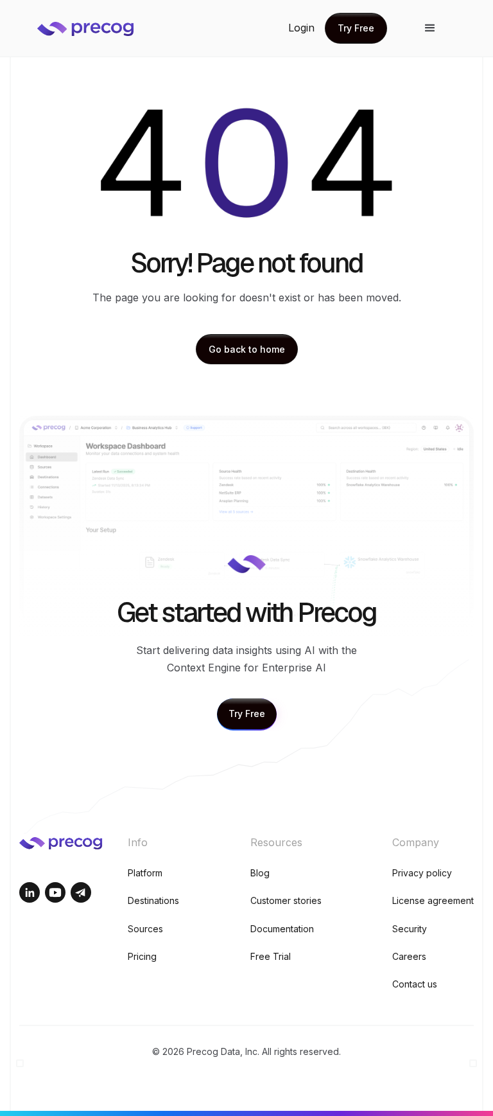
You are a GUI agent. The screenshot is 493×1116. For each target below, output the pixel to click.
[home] (95, 28)
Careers (409, 956)
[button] (430, 28)
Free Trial (270, 956)
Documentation (282, 928)
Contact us (414, 984)
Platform (145, 872)
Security (409, 928)
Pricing (142, 956)
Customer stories (286, 900)
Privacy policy (422, 872)
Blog (260, 872)
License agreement (433, 900)
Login (301, 27)
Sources (145, 928)
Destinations (153, 900)
